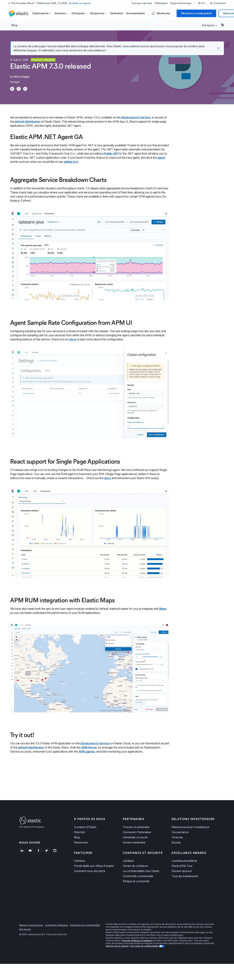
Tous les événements (185, 876)
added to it (71, 161)
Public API (111, 153)
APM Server (89, 747)
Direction (79, 832)
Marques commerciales (31, 925)
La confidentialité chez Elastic (141, 871)
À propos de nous (142, 3)
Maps (163, 608)
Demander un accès (135, 837)
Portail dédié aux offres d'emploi (94, 866)
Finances (177, 837)
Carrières (79, 860)
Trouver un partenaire (136, 827)
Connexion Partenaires (137, 832)
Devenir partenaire (134, 842)
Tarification (116, 13)
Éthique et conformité (136, 881)
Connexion (219, 3)
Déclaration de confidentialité (85, 925)
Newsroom (81, 842)
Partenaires (161, 3)
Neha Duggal (21, 76)
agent (161, 157)
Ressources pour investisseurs (190, 827)
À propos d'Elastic (85, 827)
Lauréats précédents (184, 860)
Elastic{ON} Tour (182, 866)
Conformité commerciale (138, 876)
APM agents (87, 751)
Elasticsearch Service (135, 117)
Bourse (176, 842)
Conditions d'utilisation (56, 925)
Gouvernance (180, 832)
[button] (218, 48)
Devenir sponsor (182, 871)
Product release (43, 59)
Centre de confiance (135, 866)
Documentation (135, 13)
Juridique (128, 860)
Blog (14, 25)
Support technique (181, 3)
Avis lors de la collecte (117, 946)
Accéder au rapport (80, 3)
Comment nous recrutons (89, 871)
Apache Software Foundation (137, 940)
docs (72, 339)
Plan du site (25, 929)
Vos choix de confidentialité (144, 946)
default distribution (27, 121)
